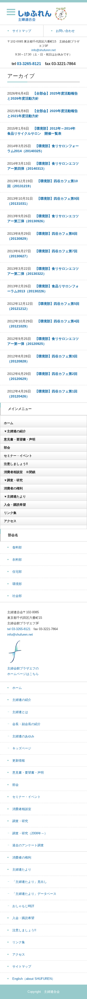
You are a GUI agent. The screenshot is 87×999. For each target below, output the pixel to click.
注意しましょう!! (16, 464)
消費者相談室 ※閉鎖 (19, 472)
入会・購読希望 (15, 504)
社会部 (17, 596)
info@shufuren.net (43, 50)
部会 (7, 447)
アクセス (10, 521)
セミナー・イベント (18, 455)
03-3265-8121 (29, 63)
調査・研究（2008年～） (29, 833)
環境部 (17, 584)
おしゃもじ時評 (23, 906)
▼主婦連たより (15, 496)
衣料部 (17, 559)
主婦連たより (21, 869)
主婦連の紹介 (21, 700)
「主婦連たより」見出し (29, 882)
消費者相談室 (21, 809)
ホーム (8, 423)
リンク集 (10, 513)
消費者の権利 (13, 488)
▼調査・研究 (13, 480)
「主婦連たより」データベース (34, 894)
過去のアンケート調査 (28, 845)
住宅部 (17, 571)
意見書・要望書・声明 (19, 439)
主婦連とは (20, 712)
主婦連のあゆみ (23, 736)
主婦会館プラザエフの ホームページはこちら (23, 671)
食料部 (17, 547)
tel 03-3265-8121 (18, 629)
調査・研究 (20, 821)
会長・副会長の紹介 (26, 724)
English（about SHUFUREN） (33, 979)
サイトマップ (21, 966)
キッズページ (21, 748)
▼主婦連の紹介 (15, 431)
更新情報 (18, 760)
